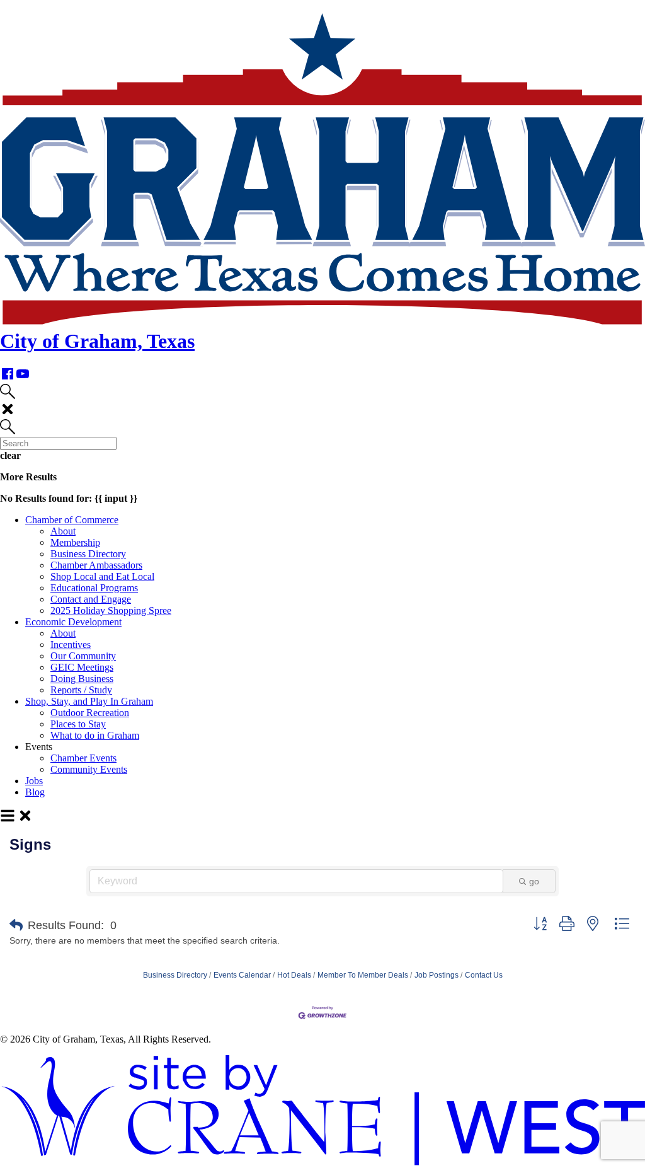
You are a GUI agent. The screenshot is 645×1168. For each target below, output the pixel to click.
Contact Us (484, 975)
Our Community (83, 655)
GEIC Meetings (81, 667)
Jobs (34, 780)
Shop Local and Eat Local (102, 576)
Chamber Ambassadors (96, 565)
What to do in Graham (94, 735)
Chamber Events (83, 758)
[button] (16, 925)
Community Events (88, 769)
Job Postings (436, 975)
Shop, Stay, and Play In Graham (89, 701)
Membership (75, 542)
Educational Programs (94, 587)
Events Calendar (242, 975)
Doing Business (81, 678)
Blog (35, 792)
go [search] (534, 881)
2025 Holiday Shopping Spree (110, 610)
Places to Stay (78, 724)
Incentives (70, 644)
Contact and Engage (90, 599)
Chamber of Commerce (71, 519)
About (63, 531)
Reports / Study (81, 690)
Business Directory (88, 553)
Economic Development (73, 621)
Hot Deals (294, 975)
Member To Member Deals (362, 975)
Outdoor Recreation (89, 712)
